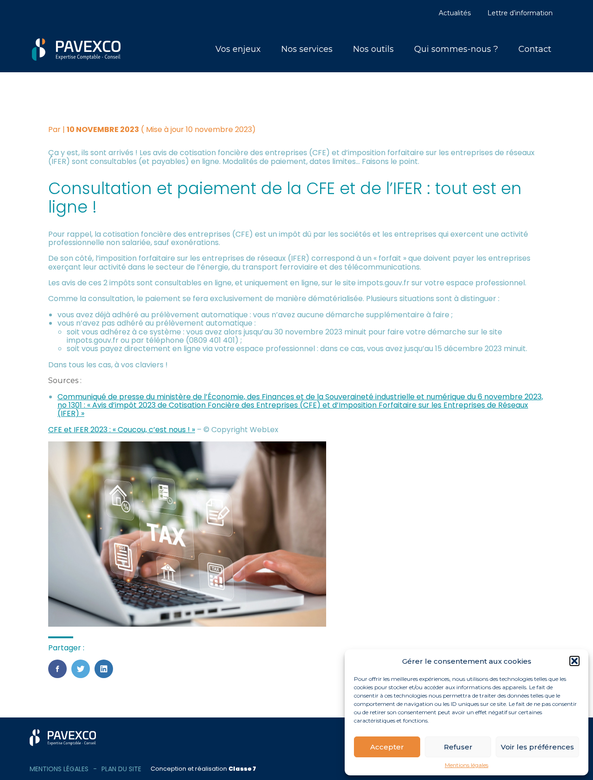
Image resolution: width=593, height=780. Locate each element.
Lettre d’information (520, 13)
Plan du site (121, 769)
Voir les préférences (537, 746)
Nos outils (373, 49)
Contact (534, 49)
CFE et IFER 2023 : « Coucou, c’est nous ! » (121, 429)
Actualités (455, 13)
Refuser (458, 746)
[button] (574, 661)
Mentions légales (466, 765)
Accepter (387, 746)
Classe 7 (242, 769)
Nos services (307, 49)
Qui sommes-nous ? (456, 49)
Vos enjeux (238, 49)
